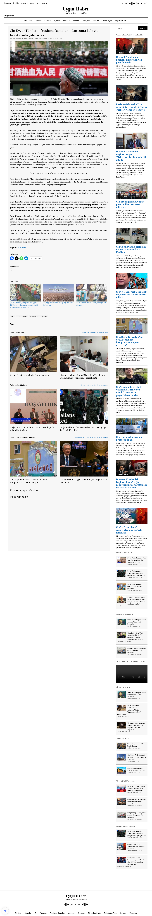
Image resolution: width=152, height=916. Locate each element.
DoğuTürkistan (120, 20)
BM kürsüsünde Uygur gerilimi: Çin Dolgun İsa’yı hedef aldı (83, 481)
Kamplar (47, 20)
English (44, 3)
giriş (38, 3)
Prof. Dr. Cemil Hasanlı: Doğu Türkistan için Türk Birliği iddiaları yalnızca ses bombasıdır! (136, 600)
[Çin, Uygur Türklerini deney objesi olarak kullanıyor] (58, 292)
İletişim (16, 3)
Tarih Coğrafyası (110, 913)
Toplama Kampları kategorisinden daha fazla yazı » (91, 437)
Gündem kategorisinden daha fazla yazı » (94, 385)
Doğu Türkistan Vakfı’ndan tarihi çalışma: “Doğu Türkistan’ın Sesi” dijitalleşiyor (129, 710)
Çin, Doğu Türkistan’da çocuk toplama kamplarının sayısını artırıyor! (28, 481)
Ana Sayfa (28, 20)
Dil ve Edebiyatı (94, 913)
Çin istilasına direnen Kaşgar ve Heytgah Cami (136, 769)
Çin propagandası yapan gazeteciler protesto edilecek (136, 650)
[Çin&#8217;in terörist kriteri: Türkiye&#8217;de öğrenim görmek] (91, 292)
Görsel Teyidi (107, 20)
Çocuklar (66, 20)
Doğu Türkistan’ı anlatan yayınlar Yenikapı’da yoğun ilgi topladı (32, 429)
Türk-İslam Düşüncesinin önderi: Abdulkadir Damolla (136, 622)
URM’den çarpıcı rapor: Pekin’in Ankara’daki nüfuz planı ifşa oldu (136, 788)
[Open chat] (5, 910)
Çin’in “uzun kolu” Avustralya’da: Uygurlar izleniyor (136, 846)
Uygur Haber (76, 9)
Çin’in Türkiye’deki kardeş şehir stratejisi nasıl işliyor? (136, 801)
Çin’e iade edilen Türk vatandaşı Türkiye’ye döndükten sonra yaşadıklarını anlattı (135, 636)
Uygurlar (44, 316)
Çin (12, 316)
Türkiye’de (86, 20)
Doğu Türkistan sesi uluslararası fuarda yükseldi (134, 586)
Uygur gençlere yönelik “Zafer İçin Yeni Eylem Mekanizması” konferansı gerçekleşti (82, 376)
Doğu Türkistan (22, 316)
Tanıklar (76, 20)
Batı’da (96, 20)
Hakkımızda (24, 3)
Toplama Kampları (57, 913)
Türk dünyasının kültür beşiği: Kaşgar (136, 745)
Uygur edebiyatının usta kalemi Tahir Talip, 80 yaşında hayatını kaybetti (136, 726)
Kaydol (32, 3)
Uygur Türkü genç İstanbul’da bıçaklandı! (29, 374)
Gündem (38, 20)
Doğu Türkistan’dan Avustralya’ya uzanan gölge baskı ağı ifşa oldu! (83, 429)
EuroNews (21, 247)
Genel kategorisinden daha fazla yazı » (95, 332)
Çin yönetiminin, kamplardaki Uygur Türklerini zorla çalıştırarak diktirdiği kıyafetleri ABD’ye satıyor (24, 305)
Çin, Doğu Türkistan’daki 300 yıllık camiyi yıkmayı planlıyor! (136, 757)
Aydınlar (57, 20)
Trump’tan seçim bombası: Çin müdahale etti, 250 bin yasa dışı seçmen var (136, 861)
